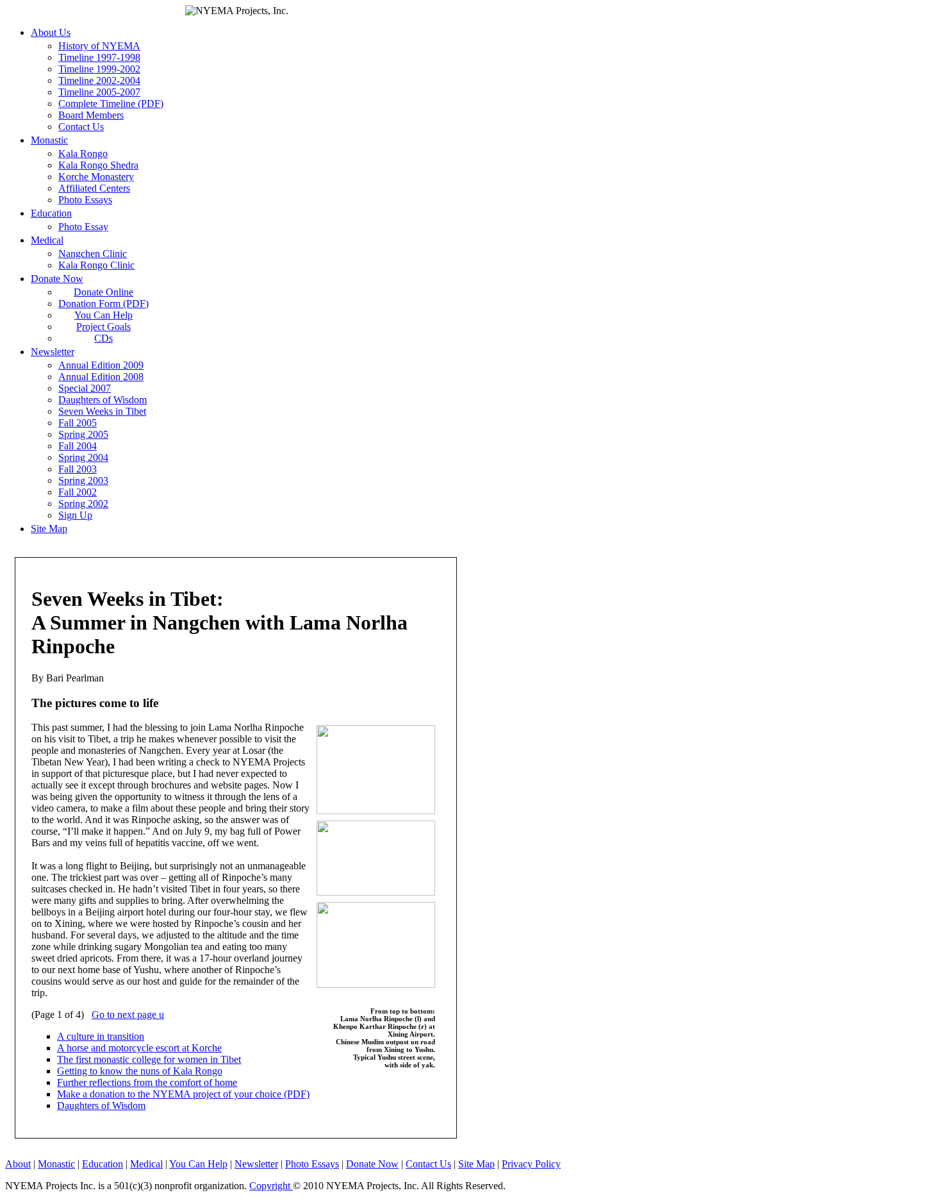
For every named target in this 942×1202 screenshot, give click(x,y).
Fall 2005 (77, 422)
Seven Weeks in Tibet (102, 411)
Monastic (49, 140)
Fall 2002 (77, 492)
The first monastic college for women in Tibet (149, 1059)
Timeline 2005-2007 (99, 92)
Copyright (271, 1185)
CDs (103, 338)
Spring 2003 (83, 480)
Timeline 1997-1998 (99, 57)
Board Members (91, 115)
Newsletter (52, 351)
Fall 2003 (77, 468)
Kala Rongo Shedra (98, 165)
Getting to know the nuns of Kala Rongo (139, 1070)
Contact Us (81, 126)
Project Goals (103, 326)
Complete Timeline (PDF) (110, 103)
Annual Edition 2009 (101, 365)
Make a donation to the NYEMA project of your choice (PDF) (183, 1094)
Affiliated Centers (94, 188)
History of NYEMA (99, 45)
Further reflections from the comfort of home (147, 1082)
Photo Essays (85, 199)
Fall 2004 (77, 445)
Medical (47, 240)
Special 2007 (84, 388)
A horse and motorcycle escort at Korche (139, 1047)
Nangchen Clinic (92, 253)
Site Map (49, 528)
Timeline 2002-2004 (99, 80)
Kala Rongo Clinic (96, 265)
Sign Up (75, 515)
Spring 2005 (83, 434)
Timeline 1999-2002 (99, 68)
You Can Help (103, 315)
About (18, 1163)
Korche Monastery (96, 176)
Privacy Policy (531, 1163)
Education (51, 213)
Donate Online (103, 292)
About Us (50, 32)
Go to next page (128, 1014)
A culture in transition (100, 1036)
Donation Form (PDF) (103, 303)
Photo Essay (83, 226)
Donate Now (57, 278)
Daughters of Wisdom (102, 399)
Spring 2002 (83, 503)
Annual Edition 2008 (101, 376)
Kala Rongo (83, 153)
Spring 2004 (83, 457)
